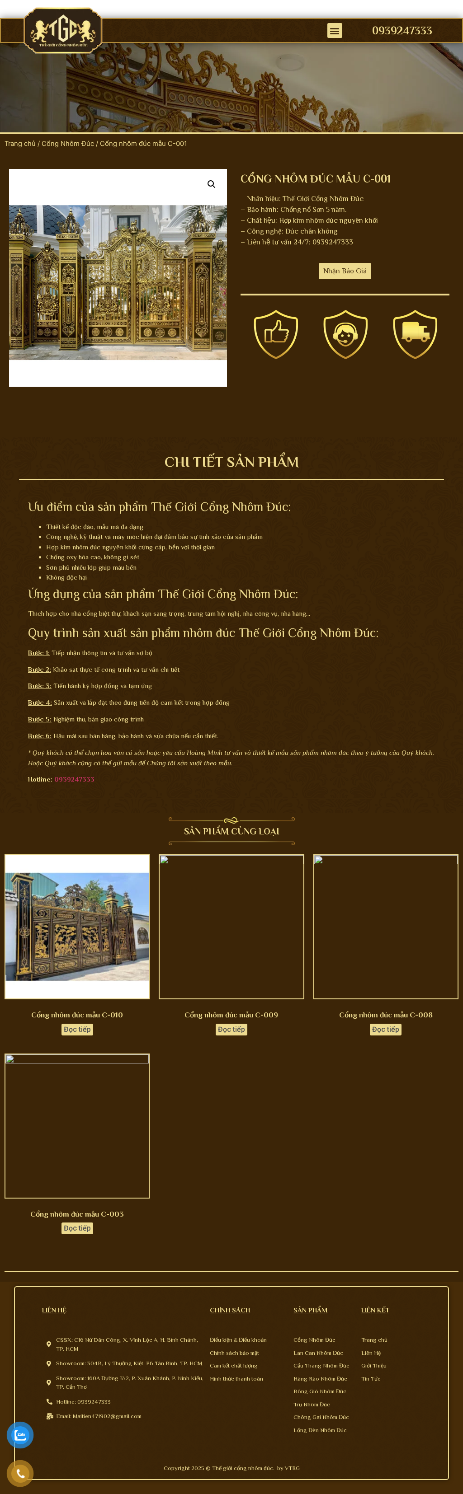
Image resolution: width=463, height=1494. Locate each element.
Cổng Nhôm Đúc (68, 144)
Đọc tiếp (77, 1029)
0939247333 (402, 30)
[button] (334, 30)
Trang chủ (20, 144)
